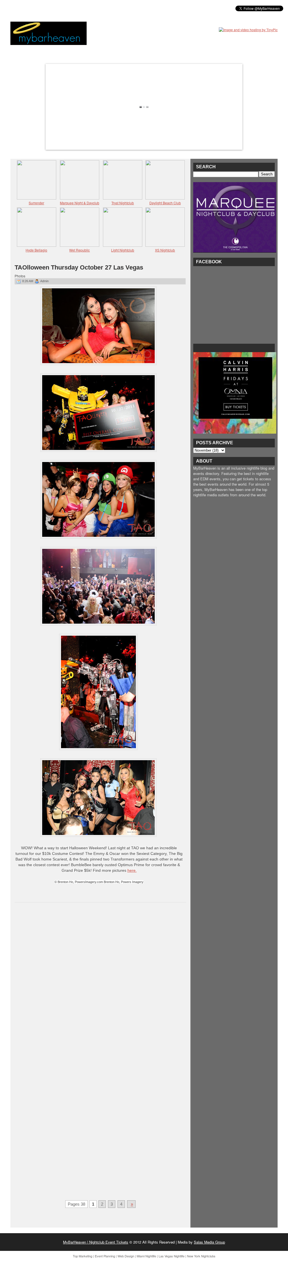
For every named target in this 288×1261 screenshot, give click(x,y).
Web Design (126, 1256)
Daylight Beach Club (165, 202)
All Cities (97, 8)
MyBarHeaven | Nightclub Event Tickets (95, 1242)
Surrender (36, 202)
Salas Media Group (209, 1242)
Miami (55, 8)
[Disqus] (100, 979)
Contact (150, 8)
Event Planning (105, 1256)
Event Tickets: (28, 8)
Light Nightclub (122, 250)
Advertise (123, 8)
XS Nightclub (165, 250)
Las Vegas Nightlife (171, 1256)
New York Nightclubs (201, 1256)
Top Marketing (82, 1256)
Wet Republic (79, 250)
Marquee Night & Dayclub (79, 202)
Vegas (74, 8)
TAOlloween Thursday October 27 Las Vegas (79, 267)
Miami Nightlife (146, 1256)
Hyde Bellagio (36, 250)
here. (132, 870)
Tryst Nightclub (122, 202)
